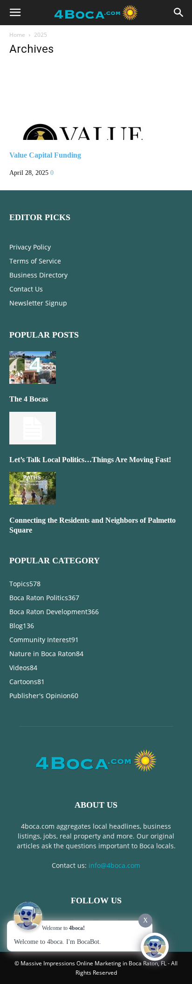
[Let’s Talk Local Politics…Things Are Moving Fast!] (32, 442)
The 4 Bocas (28, 399)
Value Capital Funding (45, 155)
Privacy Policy (30, 247)
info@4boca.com (114, 865)
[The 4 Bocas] (32, 381)
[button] (15, 12)
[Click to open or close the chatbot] (155, 947)
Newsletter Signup (38, 302)
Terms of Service (35, 260)
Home (17, 35)
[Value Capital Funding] (84, 137)
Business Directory (38, 274)
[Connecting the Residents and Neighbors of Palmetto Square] (32, 502)
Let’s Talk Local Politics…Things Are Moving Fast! (90, 459)
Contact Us (26, 288)
